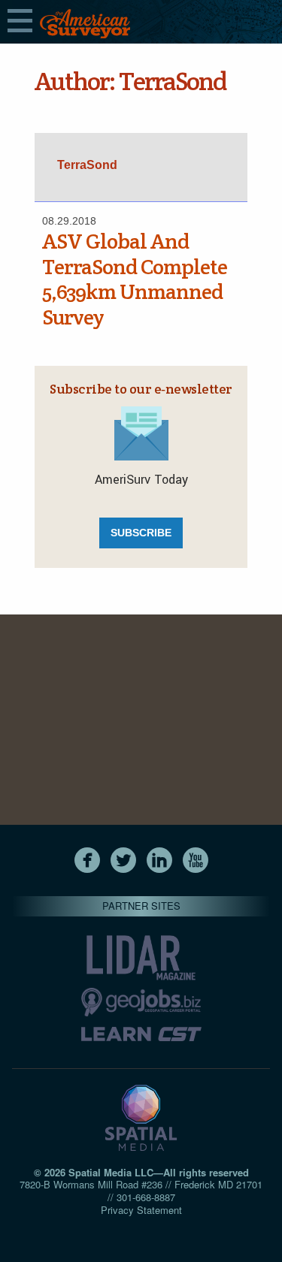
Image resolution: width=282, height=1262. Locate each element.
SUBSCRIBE (141, 533)
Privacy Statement (141, 1210)
